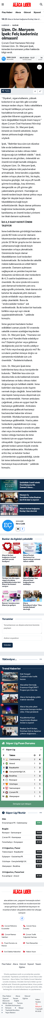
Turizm (20, 1003)
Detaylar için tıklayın (22, 804)
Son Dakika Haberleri (12, 952)
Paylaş (7, 91)
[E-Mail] (18, 529)
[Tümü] (41, 659)
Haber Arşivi (31, 952)
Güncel (27, 12)
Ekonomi (6, 1001)
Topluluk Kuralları (12, 1010)
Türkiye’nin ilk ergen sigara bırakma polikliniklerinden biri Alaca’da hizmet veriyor (11, 582)
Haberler (5, 25)
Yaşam (38, 964)
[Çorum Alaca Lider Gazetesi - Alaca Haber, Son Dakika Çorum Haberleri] (22, 5)
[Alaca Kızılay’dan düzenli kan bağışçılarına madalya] (32, 571)
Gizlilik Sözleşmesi (13, 1005)
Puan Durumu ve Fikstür (9, 944)
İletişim (8, 1008)
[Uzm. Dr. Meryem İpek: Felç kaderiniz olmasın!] (22, 75)
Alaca (18, 12)
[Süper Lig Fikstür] (41, 813)
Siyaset (37, 12)
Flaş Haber (7, 12)
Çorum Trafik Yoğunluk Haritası (30, 936)
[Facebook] (22, 529)
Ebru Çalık (20, 524)
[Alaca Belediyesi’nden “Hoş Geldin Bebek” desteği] (32, 596)
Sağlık (15, 25)
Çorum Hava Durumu (29, 927)
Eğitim (22, 967)
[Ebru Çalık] (8, 525)
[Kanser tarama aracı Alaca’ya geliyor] (11, 596)
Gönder (7, 645)
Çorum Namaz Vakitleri (9, 936)
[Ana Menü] (3, 5)
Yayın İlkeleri (10, 1013)
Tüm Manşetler (32, 943)
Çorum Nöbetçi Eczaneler (9, 927)
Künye (20, 1008)
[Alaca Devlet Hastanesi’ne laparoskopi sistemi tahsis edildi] (32, 548)
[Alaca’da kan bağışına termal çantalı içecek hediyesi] (11, 548)
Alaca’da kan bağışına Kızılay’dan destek (22, 19)
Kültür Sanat (7, 1003)
